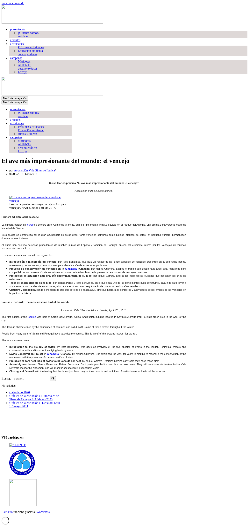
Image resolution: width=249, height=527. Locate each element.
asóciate (23, 36)
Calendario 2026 (19, 392)
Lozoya (22, 72)
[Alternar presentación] (69, 109)
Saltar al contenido (13, 3)
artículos (15, 40)
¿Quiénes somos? (28, 32)
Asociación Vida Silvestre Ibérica (34, 170)
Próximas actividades (31, 47)
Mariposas (24, 61)
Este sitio (7, 512)
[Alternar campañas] (69, 137)
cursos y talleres (27, 54)
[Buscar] (53, 378)
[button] (4, 425)
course (32, 316)
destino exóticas (27, 68)
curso (30, 224)
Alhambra (71, 268)
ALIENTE (24, 65)
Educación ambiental (31, 50)
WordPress (43, 512)
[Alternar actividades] (69, 123)
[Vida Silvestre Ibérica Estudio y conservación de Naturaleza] (52, 22)
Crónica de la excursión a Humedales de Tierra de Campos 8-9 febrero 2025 (34, 397)
